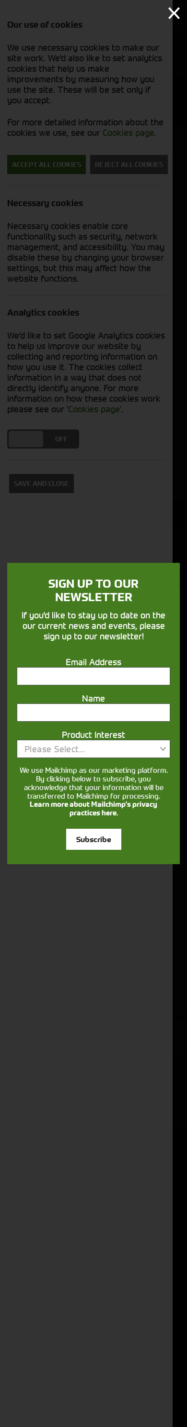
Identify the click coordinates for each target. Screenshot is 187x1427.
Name (93, 698)
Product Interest (93, 734)
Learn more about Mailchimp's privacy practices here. (93, 808)
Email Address (93, 662)
